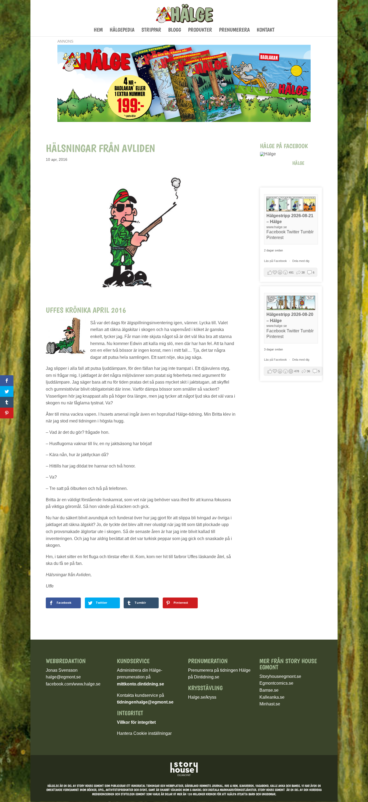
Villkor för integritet (136, 722)
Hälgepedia (122, 30)
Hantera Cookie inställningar (144, 733)
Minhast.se (269, 704)
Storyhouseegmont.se (280, 676)
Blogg (174, 30)
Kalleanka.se (271, 697)
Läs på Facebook (276, 260)
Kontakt (266, 30)
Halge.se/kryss (202, 697)
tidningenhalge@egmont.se (145, 702)
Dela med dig (300, 260)
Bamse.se (269, 690)
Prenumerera (234, 30)
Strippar (151, 30)
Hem (98, 30)
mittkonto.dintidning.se (140, 684)
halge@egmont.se (63, 677)
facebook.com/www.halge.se (73, 684)
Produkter (200, 30)
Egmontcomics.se (276, 683)
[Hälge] (273, 154)
